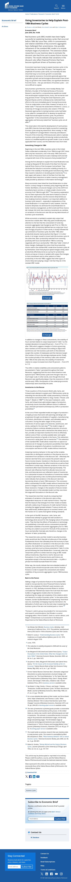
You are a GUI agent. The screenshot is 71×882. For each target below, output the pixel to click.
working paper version (47, 705)
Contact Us (45, 854)
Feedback (44, 858)
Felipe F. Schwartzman (60, 27)
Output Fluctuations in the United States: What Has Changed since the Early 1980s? (47, 654)
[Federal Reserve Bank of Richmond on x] (42, 875)
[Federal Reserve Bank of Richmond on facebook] (51, 875)
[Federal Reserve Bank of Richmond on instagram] (61, 875)
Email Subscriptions (48, 862)
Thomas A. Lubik (31, 27)
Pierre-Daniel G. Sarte (47, 27)
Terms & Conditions (48, 870)
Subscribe (27, 866)
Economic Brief (9, 20)
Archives (5, 26)
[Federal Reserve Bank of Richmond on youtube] (56, 875)
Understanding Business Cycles (50, 635)
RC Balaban (35, 837)
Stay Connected (16, 855)
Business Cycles (49, 627)
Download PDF (32, 772)
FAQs (42, 866)
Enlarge (47, 297)
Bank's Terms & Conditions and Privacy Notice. (44, 812)
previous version (49, 683)
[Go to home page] (14, 6)
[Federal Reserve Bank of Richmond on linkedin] (46, 875)
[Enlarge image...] (47, 281)
